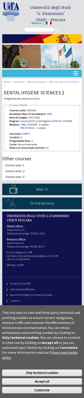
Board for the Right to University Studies (31, 294)
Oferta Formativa (36, 81)
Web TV (42, 189)
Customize (42, 390)
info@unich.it (21, 252)
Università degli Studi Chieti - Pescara (50, 13)
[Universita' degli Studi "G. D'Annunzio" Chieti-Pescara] (10, 19)
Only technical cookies (42, 372)
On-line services (42, 203)
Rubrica (36, 23)
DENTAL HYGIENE (62, 121)
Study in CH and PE (20, 283)
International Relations (22, 289)
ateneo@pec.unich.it (43, 256)
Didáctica (19, 81)
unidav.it (15, 300)
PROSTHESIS (27, 128)
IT (49, 23)
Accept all (42, 381)
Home (7, 81)
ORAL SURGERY (28, 124)
